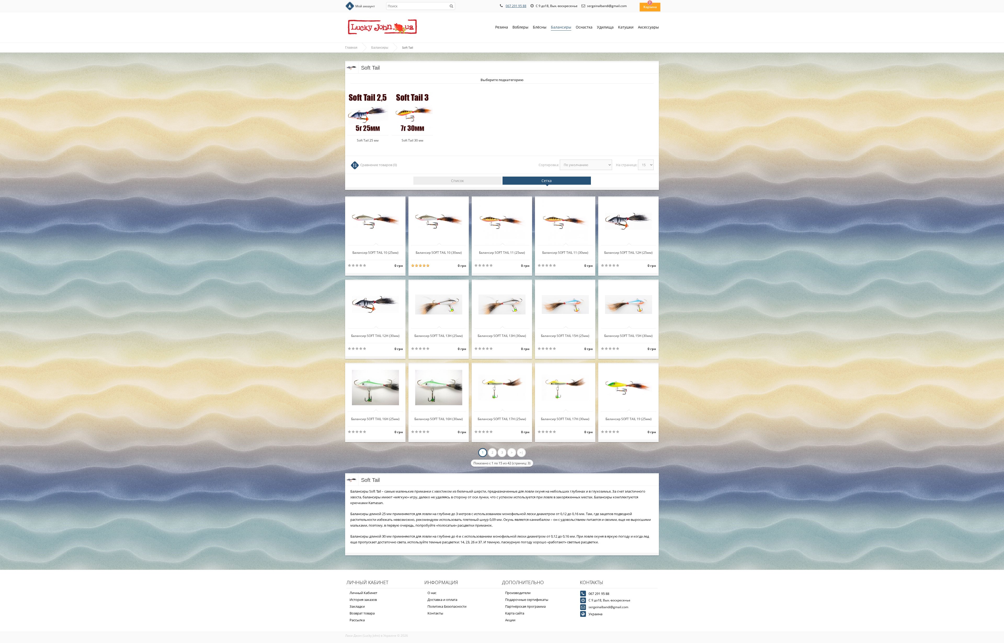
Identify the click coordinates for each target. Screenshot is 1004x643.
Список (457, 180)
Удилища (605, 27)
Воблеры (520, 27)
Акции (510, 620)
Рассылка (357, 620)
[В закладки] (359, 251)
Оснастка (584, 27)
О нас (431, 592)
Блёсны (539, 27)
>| (521, 452)
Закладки (357, 606)
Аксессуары (648, 27)
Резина (501, 27)
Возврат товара (362, 613)
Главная (351, 47)
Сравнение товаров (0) (378, 164)
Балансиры (561, 27)
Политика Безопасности (446, 606)
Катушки (626, 27)
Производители (517, 592)
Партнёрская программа (525, 606)
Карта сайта (514, 613)
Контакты (435, 613)
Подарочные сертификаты (526, 599)
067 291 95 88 (516, 6)
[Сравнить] (393, 251)
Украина (595, 614)
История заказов (363, 599)
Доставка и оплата (442, 599)
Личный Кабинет (363, 592)
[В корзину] (376, 251)
